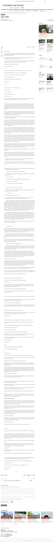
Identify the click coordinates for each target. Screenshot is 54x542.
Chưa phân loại (47, 517)
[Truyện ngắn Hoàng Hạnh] (47, 515)
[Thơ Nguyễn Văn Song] (46, 29)
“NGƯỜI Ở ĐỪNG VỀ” (42, 81)
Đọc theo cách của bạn (19, 1)
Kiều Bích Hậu (6, 19)
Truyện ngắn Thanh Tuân (18, 519)
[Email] (50, 20)
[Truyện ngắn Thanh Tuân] (20, 515)
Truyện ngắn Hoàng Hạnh (45, 519)
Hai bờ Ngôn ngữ (42, 74)
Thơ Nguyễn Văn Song (43, 34)
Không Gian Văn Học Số (32, 1)
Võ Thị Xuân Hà (42, 57)
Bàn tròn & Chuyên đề (25, 1)
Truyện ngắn (3, 14)
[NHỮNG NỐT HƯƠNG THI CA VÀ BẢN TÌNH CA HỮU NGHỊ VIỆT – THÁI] (42, 41)
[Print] (52, 20)
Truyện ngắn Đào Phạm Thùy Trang (6, 519)
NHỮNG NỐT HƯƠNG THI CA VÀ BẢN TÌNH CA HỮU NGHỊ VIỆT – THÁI (41, 45)
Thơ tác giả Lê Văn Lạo (50, 88)
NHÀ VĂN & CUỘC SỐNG (3, 517)
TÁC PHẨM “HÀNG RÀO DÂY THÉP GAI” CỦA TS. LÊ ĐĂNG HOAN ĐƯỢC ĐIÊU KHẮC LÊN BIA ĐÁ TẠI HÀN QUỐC (50, 46)
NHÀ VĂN (6, 516)
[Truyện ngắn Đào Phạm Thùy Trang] (7, 515)
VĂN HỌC (10, 517)
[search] (1, 1)
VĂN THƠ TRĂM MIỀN (3, 518)
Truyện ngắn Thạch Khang (32, 519)
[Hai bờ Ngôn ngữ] (50, 77)
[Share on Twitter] (48, 20)
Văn (7, 517)
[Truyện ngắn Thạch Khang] (34, 515)
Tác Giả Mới (29, 517)
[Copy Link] (51, 20)
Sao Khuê (41, 65)
